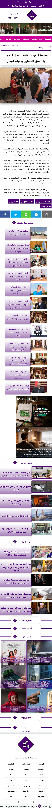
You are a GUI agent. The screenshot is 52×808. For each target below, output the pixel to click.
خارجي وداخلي (37, 38)
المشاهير (17, 38)
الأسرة (11, 769)
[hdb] (26, 28)
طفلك (26, 780)
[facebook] (34, 2)
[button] (2, 28)
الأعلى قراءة (26, 636)
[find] (26, 2)
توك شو (11, 785)
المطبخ (26, 774)
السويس (12, 201)
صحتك (11, 774)
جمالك (11, 780)
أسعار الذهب (26, 628)
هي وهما (44, 206)
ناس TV (41, 780)
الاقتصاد (26, 38)
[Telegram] (36, 214)
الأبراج (41, 774)
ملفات (41, 785)
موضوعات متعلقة (25, 223)
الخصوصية (11, 791)
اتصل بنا (41, 796)
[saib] (34, 456)
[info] (22, 2)
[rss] (30, 2)
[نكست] (34, 425)
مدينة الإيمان (26, 201)
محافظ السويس (42, 201)
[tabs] (18, 2)
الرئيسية (48, 38)
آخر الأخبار (26, 542)
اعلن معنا (26, 791)
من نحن (41, 791)
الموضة (8, 38)
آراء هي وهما (26, 785)
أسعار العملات (26, 620)
